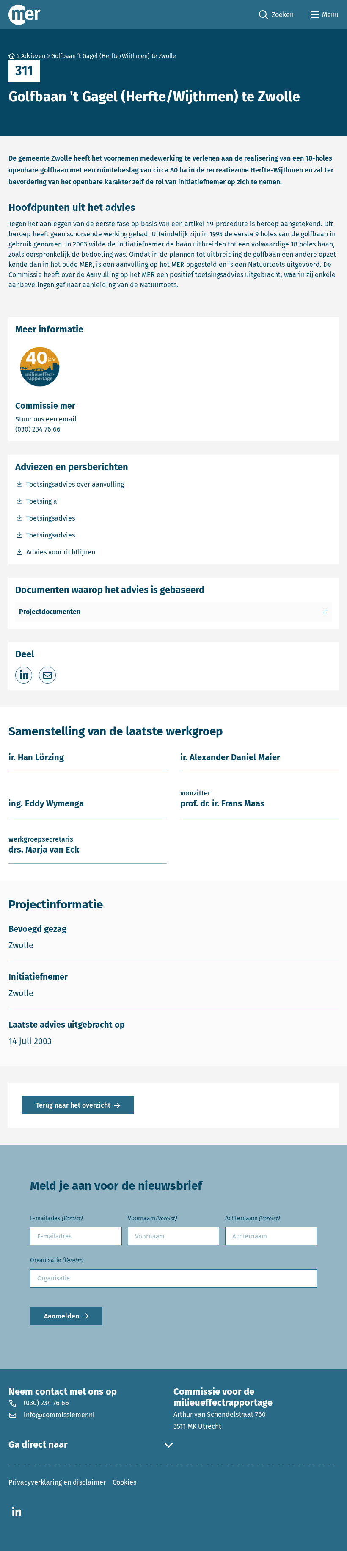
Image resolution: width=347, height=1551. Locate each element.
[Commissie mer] (24, 14)
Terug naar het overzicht (73, 1105)
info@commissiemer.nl (59, 1415)
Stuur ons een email (79, 419)
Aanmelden (61, 1316)
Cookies (124, 1482)
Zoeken (276, 15)
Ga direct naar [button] (38, 1444)
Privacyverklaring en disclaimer (57, 1482)
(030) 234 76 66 (67, 429)
